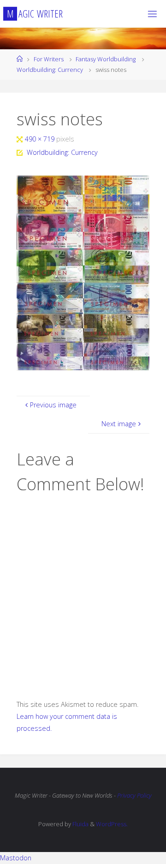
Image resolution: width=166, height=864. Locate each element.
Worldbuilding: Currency (50, 69)
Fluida (80, 824)
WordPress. (112, 824)
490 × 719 (40, 139)
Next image (118, 423)
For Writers (49, 59)
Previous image (53, 404)
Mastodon (15, 857)
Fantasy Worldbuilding (106, 59)
